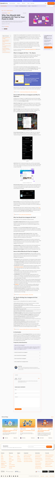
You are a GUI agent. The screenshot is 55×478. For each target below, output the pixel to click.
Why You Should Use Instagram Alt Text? (6, 44)
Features (18, 3)
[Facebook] (4, 28)
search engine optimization (18, 266)
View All (52, 416)
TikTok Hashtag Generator (49, 456)
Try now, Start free (48, 47)
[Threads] (11, 476)
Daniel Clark (7, 26)
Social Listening (3, 461)
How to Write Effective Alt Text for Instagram (6, 46)
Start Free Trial (50, 3)
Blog (2, 10)
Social (5, 10)
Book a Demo (32, 3)
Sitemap (47, 476)
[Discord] (17, 476)
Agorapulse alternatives (38, 458)
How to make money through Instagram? (25, 214)
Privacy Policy (42, 476)
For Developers (19, 461)
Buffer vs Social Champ (27, 456)
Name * (16, 389)
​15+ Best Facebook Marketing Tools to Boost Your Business (28, 91)
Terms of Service (52, 476)
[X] (5, 28)
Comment (16, 396)
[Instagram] (5, 476)
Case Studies (11, 456)
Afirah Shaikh (42, 437)
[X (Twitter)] (3, 476)
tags (39, 207)
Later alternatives (37, 461)
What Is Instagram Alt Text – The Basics (6, 38)
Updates (10, 458)
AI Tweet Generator (48, 458)
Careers (10, 463)
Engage (2, 456)
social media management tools (30, 49)
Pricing (28, 3)
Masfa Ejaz (6, 437)
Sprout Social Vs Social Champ (28, 461)
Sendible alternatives (38, 464)
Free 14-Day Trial (27, 84)
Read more (15, 437)
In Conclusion (4, 50)
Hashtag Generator (48, 464)
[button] (6, 36)
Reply (39, 378)
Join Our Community (12, 464)
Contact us (18, 458)
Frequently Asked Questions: (6, 52)
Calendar (2, 458)
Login (45, 3)
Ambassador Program (12, 466)
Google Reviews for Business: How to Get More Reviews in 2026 (10, 431)
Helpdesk (18, 456)
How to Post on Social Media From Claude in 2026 (27, 431)
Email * (16, 393)
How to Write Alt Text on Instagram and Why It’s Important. (5, 41)
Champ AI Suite (3, 467)
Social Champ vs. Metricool (27, 458)
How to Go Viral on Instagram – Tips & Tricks (26, 294)
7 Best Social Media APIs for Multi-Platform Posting (44, 431)
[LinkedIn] (6, 28)
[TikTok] (7, 476)
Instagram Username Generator (49, 461)
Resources (23, 3)
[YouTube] (13, 476)
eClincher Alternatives (38, 463)
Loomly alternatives (38, 466)
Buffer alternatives (37, 456)
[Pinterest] (15, 476)
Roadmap (10, 461)
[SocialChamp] (4, 3)
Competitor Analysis (4, 465)
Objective (17, 284)
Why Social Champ (12, 3)
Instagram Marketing (10, 10)
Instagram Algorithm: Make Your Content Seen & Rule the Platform (30, 329)
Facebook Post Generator (48, 466)
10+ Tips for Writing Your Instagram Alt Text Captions (6, 49)
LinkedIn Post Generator (48, 463)
